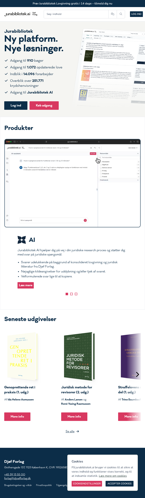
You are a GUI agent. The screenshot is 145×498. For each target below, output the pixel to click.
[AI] (67, 294)
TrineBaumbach (131, 399)
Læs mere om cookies (113, 476)
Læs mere (25, 285)
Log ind (136, 14)
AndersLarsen (74, 399)
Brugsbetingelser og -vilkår (18, 485)
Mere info (17, 417)
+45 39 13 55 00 (14, 474)
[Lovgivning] (71, 294)
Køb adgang (44, 105)
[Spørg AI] (112, 14)
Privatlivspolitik (44, 485)
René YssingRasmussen (76, 404)
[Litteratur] (76, 294)
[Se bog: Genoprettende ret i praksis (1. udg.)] (21, 356)
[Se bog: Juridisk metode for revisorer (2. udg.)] (78, 356)
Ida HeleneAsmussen (21, 399)
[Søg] (121, 14)
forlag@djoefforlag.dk (17, 478)
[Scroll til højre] (137, 375)
